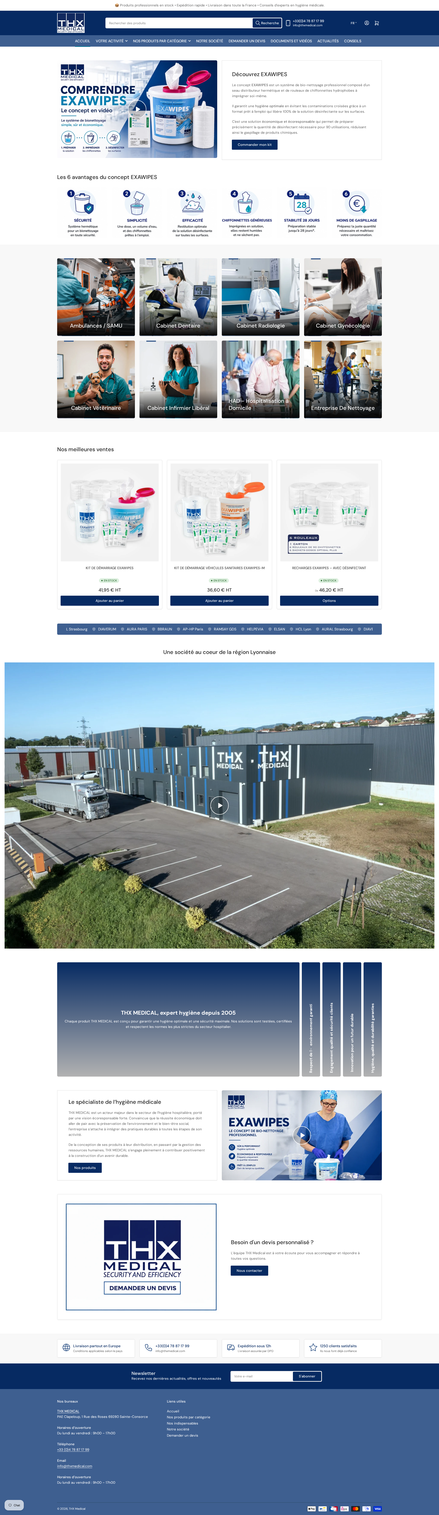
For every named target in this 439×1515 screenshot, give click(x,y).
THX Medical (77, 1509)
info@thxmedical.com (74, 1466)
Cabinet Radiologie (261, 325)
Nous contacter (249, 1270)
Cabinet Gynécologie (343, 325)
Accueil (82, 41)
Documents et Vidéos (291, 41)
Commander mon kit (255, 144)
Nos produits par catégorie (160, 41)
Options (329, 600)
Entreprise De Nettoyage (343, 407)
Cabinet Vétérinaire (96, 407)
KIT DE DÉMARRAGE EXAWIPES (110, 568)
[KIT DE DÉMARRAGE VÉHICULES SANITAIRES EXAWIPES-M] (219, 512)
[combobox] (193, 23)
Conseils (352, 41)
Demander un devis (247, 41)
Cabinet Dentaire (178, 325)
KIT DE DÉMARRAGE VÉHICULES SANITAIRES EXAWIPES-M (219, 568)
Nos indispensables (182, 1423)
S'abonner (307, 1376)
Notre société (209, 41)
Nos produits (85, 1168)
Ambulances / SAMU (96, 325)
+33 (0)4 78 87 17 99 (73, 1449)
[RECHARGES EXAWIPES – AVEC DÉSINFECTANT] (329, 512)
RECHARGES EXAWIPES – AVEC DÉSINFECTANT (329, 568)
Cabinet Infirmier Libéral (178, 407)
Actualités (328, 41)
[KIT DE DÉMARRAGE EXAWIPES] (110, 512)
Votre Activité (110, 41)
